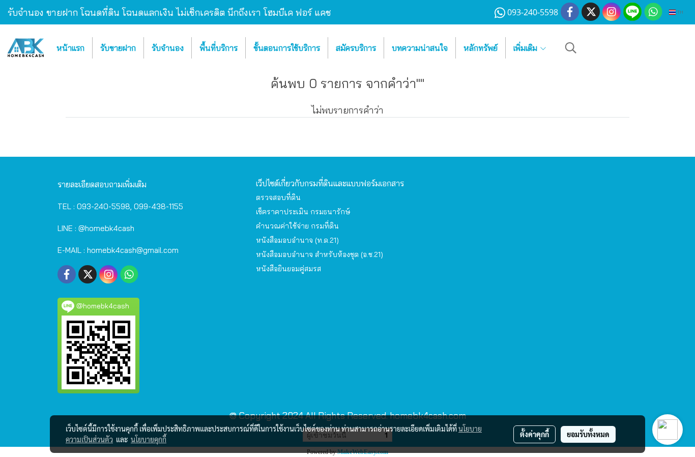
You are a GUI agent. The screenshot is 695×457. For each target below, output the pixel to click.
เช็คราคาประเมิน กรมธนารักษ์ (303, 211)
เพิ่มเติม (526, 48)
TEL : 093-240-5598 (93, 206)
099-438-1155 (158, 206)
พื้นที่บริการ (218, 48)
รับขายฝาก (118, 48)
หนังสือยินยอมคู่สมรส (288, 268)
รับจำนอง (168, 48)
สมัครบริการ (356, 48)
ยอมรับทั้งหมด (588, 434)
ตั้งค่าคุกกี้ (534, 434)
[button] (571, 48)
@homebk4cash (106, 228)
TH (679, 12)
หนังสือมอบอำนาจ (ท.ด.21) (297, 240)
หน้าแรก (70, 48)
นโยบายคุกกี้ (148, 439)
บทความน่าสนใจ (420, 48)
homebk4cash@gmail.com (133, 250)
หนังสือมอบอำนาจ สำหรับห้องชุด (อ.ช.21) (319, 254)
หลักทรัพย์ (481, 48)
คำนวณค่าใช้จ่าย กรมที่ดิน (297, 226)
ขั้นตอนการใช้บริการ (286, 48)
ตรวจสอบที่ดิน (278, 197)
